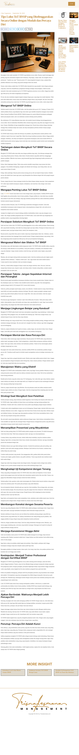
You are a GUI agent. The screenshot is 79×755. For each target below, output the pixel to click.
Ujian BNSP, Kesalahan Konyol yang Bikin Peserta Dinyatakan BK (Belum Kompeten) (62, 66)
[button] (5, 29)
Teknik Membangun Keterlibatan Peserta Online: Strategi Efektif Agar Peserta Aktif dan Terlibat (62, 51)
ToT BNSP (7, 193)
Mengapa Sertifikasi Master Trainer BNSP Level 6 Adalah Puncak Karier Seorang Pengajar (73, 27)
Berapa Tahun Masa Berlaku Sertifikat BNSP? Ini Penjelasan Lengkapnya (62, 24)
